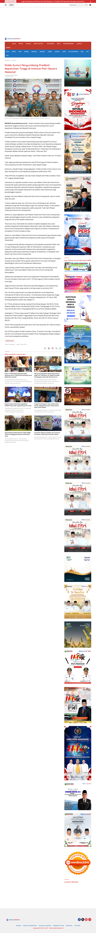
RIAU (20, 51)
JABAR (50, 51)
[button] (86, 4)
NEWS (14, 44)
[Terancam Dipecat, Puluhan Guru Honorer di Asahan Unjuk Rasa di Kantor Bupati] (47, 423)
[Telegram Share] (56, 348)
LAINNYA (79, 44)
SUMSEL (26, 51)
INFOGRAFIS (50, 44)
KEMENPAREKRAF (68, 44)
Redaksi (18, 925)
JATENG (56, 51)
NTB (7, 55)
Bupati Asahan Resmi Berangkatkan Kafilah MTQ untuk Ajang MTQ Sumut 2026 (18, 405)
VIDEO (59, 44)
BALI (82, 51)
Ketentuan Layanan (45, 925)
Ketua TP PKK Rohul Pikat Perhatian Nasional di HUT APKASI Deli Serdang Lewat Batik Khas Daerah (18, 375)
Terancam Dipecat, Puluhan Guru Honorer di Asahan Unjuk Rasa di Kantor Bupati (47, 433)
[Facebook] (79, 919)
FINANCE (28, 44)
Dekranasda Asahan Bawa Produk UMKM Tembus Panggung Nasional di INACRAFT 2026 (18, 434)
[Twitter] (82, 919)
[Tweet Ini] (48, 348)
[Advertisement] (48, 22)
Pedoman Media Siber (30, 925)
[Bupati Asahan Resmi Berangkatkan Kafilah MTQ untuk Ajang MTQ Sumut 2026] (18, 394)
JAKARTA (42, 51)
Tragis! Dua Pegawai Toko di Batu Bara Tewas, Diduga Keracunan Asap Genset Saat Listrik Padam (46, 405)
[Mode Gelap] (90, 5)
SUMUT (14, 51)
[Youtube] (89, 919)
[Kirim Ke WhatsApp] (60, 348)
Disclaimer (69, 925)
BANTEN (34, 51)
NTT (87, 51)
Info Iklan (77, 925)
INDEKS (11, 5)
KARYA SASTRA (38, 44)
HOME (8, 44)
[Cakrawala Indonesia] (13, 38)
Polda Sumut (10, 341)
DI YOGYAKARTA (73, 51)
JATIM (64, 51)
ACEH (7, 51)
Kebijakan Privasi (58, 925)
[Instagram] (86, 919)
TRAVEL (20, 44)
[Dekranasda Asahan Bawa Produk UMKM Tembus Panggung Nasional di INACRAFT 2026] (18, 423)
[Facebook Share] (45, 348)
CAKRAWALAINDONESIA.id (11, 75)
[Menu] (6, 5)
